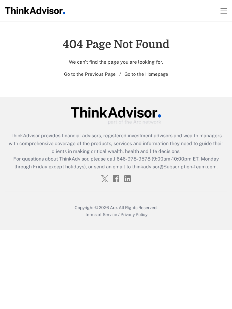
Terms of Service (101, 214)
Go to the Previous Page (90, 74)
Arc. (114, 207)
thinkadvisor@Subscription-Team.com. (175, 167)
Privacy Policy (134, 214)
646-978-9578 (133, 159)
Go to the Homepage (146, 74)
